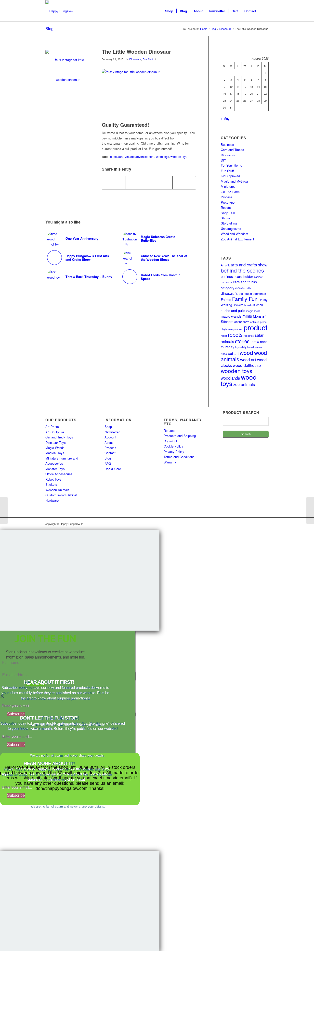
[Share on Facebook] (108, 182)
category (227, 287)
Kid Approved (230, 176)
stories (242, 341)
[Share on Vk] (166, 182)
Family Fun (245, 298)
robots (235, 334)
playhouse (227, 329)
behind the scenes (242, 270)
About (109, 442)
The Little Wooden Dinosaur (136, 51)
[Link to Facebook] (250, 523)
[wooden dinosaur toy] (149, 91)
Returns (169, 430)
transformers (254, 347)
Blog (49, 28)
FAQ (108, 463)
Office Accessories (58, 474)
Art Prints (52, 426)
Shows (225, 218)
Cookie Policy (173, 446)
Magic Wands (55, 447)
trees (224, 354)
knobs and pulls (233, 310)
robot (224, 335)
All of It (225, 265)
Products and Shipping (180, 435)
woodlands (230, 378)
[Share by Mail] (190, 182)
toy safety (240, 347)
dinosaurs (116, 157)
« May (225, 118)
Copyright (170, 441)
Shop (108, 426)
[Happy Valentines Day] (4, 510)
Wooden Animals (57, 489)
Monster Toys (55, 468)
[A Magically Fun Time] (310, 510)
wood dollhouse (247, 365)
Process (227, 197)
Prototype (228, 202)
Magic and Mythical (235, 181)
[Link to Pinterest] (265, 523)
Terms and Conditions (179, 456)
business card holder (237, 276)
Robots (226, 207)
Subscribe (16, 714)
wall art (233, 353)
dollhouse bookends (252, 293)
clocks (239, 288)
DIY (223, 160)
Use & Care (113, 468)
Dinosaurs (135, 59)
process (238, 329)
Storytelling (229, 223)
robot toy (249, 335)
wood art (248, 359)
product (255, 327)
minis (247, 316)
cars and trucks (245, 281)
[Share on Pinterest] (131, 182)
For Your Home (231, 165)
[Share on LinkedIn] (143, 182)
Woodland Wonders (234, 233)
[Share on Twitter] (120, 182)
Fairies (226, 299)
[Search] (264, 11)
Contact (110, 452)
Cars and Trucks (232, 149)
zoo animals (244, 384)
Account (110, 437)
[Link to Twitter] (257, 523)
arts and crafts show (249, 265)
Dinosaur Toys (55, 442)
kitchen (258, 305)
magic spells (253, 311)
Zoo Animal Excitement (237, 239)
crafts (248, 288)
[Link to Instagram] (243, 523)
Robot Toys (53, 479)
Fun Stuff (148, 59)
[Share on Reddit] (178, 182)
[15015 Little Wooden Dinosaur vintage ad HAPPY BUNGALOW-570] (67, 72)
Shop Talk (228, 213)
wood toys (162, 157)
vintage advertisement (139, 157)
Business (227, 144)
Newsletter (112, 432)
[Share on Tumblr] (155, 182)
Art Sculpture (54, 432)
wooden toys (178, 157)
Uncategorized (231, 228)
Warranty (170, 462)
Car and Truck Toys (59, 437)
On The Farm (230, 191)
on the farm (241, 322)
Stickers (51, 484)
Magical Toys (54, 452)
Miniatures (228, 186)
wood (246, 352)
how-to (248, 305)
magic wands (231, 316)
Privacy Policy (174, 451)
